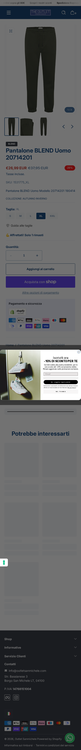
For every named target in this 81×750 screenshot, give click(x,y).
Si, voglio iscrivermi (60, 382)
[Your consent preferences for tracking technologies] (4, 562)
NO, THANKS (61, 391)
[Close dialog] (78, 352)
